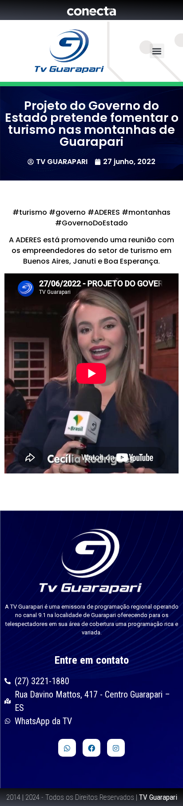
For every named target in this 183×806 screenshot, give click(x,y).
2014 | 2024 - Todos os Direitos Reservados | (91, 797)
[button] (157, 51)
